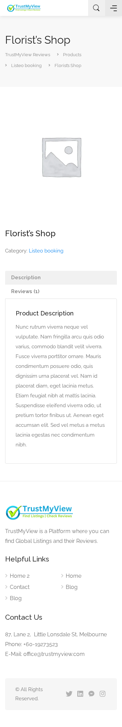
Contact (19, 587)
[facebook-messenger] (91, 694)
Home (73, 576)
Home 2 (19, 576)
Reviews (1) (25, 291)
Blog (16, 598)
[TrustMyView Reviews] (24, 8)
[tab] (61, 278)
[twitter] (69, 694)
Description (26, 277)
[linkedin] (80, 694)
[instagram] (102, 694)
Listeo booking (46, 251)
